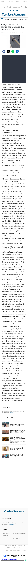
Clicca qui (12, 412)
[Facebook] (1, 7)
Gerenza (14, 545)
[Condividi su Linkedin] (17, 51)
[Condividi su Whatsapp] (12, 51)
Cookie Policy (21, 545)
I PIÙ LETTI (9, 417)
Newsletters (16, 7)
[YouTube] (10, 7)
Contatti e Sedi (6, 545)
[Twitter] (4, 7)
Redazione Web (11, 32)
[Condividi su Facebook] (4, 51)
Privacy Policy (11, 547)
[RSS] (20, 538)
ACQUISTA (14, 10)
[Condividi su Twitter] (8, 51)
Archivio (3, 32)
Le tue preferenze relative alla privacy (15, 556)
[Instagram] (7, 7)
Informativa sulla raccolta (9, 559)
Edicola (18, 547)
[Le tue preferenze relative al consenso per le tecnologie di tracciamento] (25, 560)
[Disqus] (14, 484)
